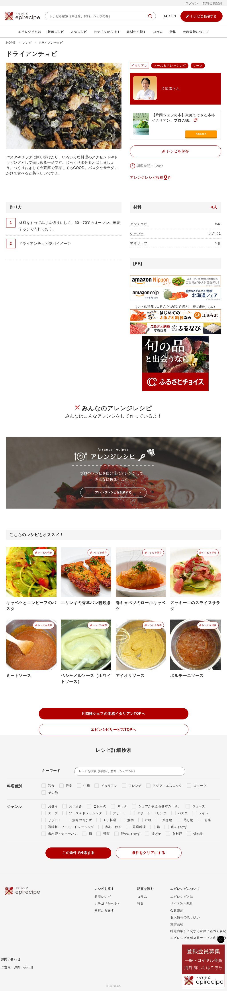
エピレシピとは (29, 31)
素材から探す (136, 31)
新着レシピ (56, 31)
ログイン (191, 3)
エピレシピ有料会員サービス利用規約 (198, 938)
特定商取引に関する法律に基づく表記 (198, 931)
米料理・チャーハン (63, 834)
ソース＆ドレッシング (85, 813)
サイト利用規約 (181, 903)
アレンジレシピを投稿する (113, 492)
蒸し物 (188, 820)
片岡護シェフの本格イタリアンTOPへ (113, 713)
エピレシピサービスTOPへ (113, 729)
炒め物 (198, 834)
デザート (119, 813)
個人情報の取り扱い (185, 917)
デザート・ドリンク (152, 813)
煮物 (130, 820)
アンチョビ (138, 224)
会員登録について (196, 31)
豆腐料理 (139, 827)
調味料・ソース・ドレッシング (71, 827)
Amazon (201, 133)
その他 (53, 792)
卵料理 (177, 834)
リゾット (54, 820)
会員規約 (176, 910)
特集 (173, 31)
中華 (86, 785)
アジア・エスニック (167, 785)
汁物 (148, 820)
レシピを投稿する (204, 16)
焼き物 (167, 820)
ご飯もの (99, 806)
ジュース (198, 806)
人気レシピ (79, 31)
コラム (158, 31)
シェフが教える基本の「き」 (159, 806)
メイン (203, 813)
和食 (51, 785)
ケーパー (137, 233)
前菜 (207, 820)
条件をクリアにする (148, 853)
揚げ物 (156, 834)
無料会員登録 (213, 3)
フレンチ (135, 785)
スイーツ (199, 785)
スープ (53, 813)
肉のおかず (179, 827)
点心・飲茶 (113, 827)
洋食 (69, 785)
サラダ (122, 806)
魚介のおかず (82, 820)
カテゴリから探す (107, 31)
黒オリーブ (138, 243)
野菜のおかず (131, 834)
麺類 (106, 834)
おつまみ (75, 806)
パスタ (183, 813)
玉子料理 (109, 820)
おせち (53, 806)
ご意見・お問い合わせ (17, 967)
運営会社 (176, 924)
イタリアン (109, 785)
